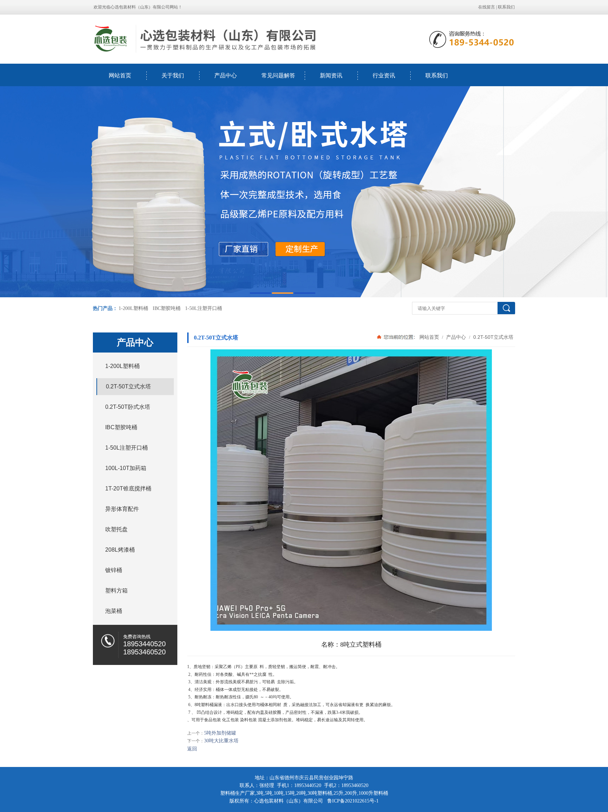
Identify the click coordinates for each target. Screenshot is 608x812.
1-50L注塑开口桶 (203, 308)
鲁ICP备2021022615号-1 (353, 801)
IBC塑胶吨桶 (166, 308)
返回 (192, 748)
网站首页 (120, 75)
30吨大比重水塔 (221, 740)
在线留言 (486, 7)
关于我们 (173, 75)
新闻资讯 (331, 75)
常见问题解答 (278, 75)
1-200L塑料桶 (133, 308)
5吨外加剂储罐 (220, 733)
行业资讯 (384, 75)
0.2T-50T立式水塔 (492, 337)
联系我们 (506, 7)
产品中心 (225, 75)
